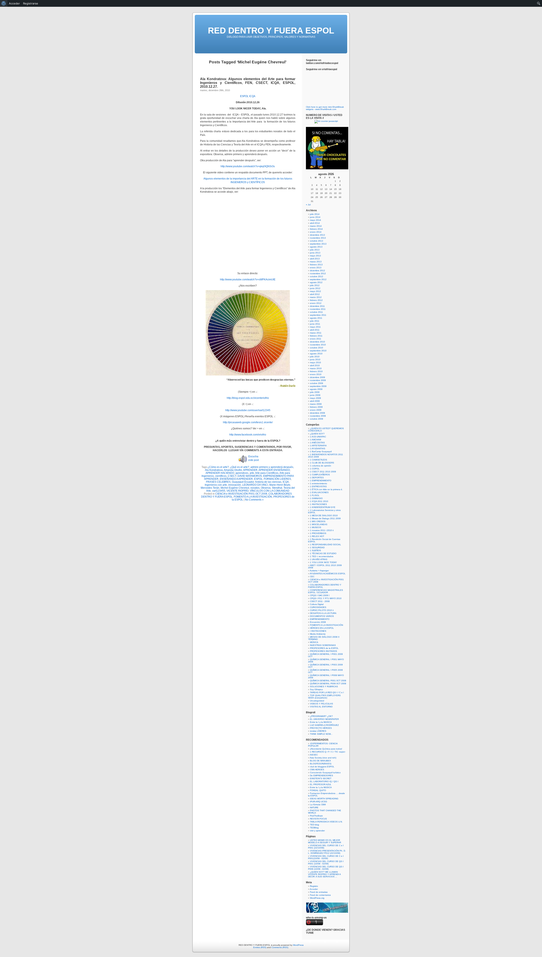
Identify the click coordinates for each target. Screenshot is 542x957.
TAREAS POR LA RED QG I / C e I (327, 692)
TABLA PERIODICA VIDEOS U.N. (326, 822)
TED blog (314, 824)
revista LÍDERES (318, 731)
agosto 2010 (316, 353)
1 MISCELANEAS (318, 524)
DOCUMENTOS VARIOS (322, 616)
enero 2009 (315, 410)
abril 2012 (315, 294)
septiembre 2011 (318, 315)
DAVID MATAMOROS (250, 475)
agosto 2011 (316, 318)
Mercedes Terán (210, 487)
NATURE (314, 807)
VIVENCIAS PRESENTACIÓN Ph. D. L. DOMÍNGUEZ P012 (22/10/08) (327, 852)
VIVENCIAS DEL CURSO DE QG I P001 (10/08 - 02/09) (326, 862)
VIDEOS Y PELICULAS (321, 703)
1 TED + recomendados (321, 556)
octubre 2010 (316, 347)
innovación (234, 484)
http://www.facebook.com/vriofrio (247, 434)
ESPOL (244, 96)
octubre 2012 (316, 276)
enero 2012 (315, 303)
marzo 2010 (316, 368)
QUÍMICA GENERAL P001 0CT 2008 (328, 680)
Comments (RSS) (279, 947)
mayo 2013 (315, 256)
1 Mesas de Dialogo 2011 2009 (325, 518)
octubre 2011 (316, 312)
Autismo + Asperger (319, 570)
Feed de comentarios (320, 895)
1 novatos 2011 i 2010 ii (321, 530)
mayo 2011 (315, 327)
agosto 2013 (316, 247)
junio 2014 (315, 217)
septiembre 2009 (318, 386)
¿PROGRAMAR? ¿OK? (321, 716)
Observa (266, 487)
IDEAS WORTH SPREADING (324, 798)
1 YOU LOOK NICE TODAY (323, 562)
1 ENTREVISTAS (318, 486)
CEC (312, 576)
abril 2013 (315, 258)
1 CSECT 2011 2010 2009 (323, 471)
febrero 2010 (316, 371)
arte (252, 473)
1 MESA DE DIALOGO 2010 (324, 515)
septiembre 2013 (318, 244)
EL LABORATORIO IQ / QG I (324, 781)
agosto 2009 (316, 389)
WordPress (298, 945)
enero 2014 (315, 232)
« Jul (308, 204)
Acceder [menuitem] (14, 3)
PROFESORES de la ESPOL (324, 648)
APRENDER (250, 470)
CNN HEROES (317, 769)
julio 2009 (314, 392)
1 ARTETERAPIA (318, 445)
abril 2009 (315, 401)
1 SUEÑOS (315, 550)
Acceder (314, 889)
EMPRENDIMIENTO (319, 619)
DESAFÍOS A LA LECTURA (323, 613)
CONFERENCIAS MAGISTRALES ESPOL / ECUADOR (325, 591)
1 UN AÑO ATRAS (318, 559)
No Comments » (254, 499)
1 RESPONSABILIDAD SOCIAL (325, 544)
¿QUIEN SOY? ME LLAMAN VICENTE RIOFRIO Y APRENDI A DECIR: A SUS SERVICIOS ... (324, 874)
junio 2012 (315, 288)
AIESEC (314, 755)
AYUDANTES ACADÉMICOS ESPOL (328, 573)
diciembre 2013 (317, 235)
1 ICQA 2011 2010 (319, 501)
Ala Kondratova (214, 470)
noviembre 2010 (318, 345)
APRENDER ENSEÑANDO (274, 470)
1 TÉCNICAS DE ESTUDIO (323, 553)
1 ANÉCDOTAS (317, 442)
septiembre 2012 (318, 279)
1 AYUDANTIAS (317, 448)
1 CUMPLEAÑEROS (320, 474)
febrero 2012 (316, 300)
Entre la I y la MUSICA (321, 722)
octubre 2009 (316, 383)
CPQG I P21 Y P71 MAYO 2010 (326, 598)
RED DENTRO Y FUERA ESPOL (271, 30)
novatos (255, 487)
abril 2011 (314, 330)
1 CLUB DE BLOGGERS (322, 463)
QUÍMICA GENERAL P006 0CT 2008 (328, 683)
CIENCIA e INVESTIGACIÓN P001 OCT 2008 (241, 493)
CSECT (232, 475)
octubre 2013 (316, 241)
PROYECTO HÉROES (321, 728)
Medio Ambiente (318, 634)
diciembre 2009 (317, 377)
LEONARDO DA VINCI (255, 484)
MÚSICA (314, 642)
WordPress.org (317, 898)
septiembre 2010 (318, 350)
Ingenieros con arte (216, 484)
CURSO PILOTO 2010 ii (321, 610)
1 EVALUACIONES (319, 492)
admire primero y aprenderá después (271, 467)
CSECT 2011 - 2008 (320, 601)
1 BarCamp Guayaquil (321, 451)
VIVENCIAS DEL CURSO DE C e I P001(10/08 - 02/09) (326, 857)
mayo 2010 (315, 362)
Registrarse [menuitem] (30, 3)
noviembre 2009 (318, 380)
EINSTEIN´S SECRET (320, 778)
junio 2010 (315, 359)
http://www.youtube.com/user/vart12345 (247, 410)
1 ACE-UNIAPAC (318, 436)
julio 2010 (314, 356)
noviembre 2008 (318, 416)
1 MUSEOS (315, 527)
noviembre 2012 (318, 273)
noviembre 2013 (318, 238)
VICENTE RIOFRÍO (238, 490)
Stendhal (277, 487)
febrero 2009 (316, 407)
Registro (314, 886)
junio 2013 (315, 253)
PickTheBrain (316, 816)
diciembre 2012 (317, 270)
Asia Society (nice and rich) (323, 758)
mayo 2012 (315, 291)
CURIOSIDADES (318, 607)
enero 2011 (315, 339)
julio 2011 (314, 321)
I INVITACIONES (318, 631)
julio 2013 (314, 250)
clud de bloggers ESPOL (322, 766)
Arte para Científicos (266, 473)
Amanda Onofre (233, 470)
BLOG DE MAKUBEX (320, 760)
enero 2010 (315, 374)
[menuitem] (3, 3)
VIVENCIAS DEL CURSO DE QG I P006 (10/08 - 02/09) (326, 867)
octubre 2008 (316, 419)
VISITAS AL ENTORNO (321, 706)
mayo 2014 (315, 220)
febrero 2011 (316, 336)
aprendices (241, 473)
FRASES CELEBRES (218, 481)
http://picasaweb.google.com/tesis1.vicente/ (248, 422)
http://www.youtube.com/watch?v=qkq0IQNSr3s (248, 166)
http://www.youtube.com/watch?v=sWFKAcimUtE (247, 279)
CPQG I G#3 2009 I (319, 595)
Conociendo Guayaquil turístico (325, 772)
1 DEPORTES (317, 477)
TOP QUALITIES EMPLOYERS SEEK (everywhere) (324, 696)
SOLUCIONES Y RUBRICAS (324, 686)
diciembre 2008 (317, 413)
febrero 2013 (316, 264)
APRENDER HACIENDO (220, 473)
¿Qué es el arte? (239, 467)
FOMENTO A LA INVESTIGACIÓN (253, 496)
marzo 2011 (315, 333)
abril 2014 (315, 223)
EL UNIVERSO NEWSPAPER (324, 719)
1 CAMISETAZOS (318, 460)
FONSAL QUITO (318, 790)
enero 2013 (315, 267)
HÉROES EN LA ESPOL (322, 628)
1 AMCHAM (315, 439)
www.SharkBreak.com (325, 109)
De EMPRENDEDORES (321, 775)
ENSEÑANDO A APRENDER (236, 478)
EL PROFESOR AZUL (320, 784)
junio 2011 (315, 324)
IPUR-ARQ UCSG (318, 801)
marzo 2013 (316, 261)
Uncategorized (317, 701)
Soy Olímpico (316, 689)
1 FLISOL (314, 495)
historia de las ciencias (268, 481)
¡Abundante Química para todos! (326, 749)
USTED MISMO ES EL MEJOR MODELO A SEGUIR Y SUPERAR (324, 841)
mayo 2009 (315, 398)
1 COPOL (314, 468)
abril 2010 (315, 365)
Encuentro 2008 (318, 622)
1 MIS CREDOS (317, 521)
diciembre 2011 (317, 306)
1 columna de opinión (320, 466)
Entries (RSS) (259, 947)
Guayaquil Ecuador (243, 481)
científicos (221, 475)
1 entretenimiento (318, 483)
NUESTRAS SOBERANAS (323, 645)
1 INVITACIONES (318, 504)
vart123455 (218, 490)
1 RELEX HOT (317, 536)
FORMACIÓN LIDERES (277, 478)
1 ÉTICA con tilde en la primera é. (326, 489)
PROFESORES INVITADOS (323, 651)
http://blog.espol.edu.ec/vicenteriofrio (248, 397)
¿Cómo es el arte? (218, 467)
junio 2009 (315, 395)
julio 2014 (314, 214)
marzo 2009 (316, 404)
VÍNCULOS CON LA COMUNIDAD (269, 490)
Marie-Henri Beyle (279, 484)
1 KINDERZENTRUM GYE (322, 507)
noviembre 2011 (318, 309)
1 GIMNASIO (316, 498)
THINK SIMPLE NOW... (321, 734)
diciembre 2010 (317, 342)
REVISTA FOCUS (318, 819)
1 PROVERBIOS (318, 533)
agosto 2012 (316, 282)
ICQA (252, 96)
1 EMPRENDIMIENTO (320, 480)
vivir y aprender (317, 830)
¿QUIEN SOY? (317, 434)
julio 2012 (314, 285)
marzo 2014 (316, 226)
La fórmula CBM (318, 804)
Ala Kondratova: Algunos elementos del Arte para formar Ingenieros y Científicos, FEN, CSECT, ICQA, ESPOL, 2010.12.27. (247, 82)
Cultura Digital (317, 604)
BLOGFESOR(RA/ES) (320, 763)
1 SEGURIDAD (317, 547)
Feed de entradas (319, 892)
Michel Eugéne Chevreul (235, 487)
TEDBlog (314, 827)
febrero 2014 (316, 229)
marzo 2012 (316, 297)
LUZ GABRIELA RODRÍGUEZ (324, 725)
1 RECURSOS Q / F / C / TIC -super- (328, 752)
